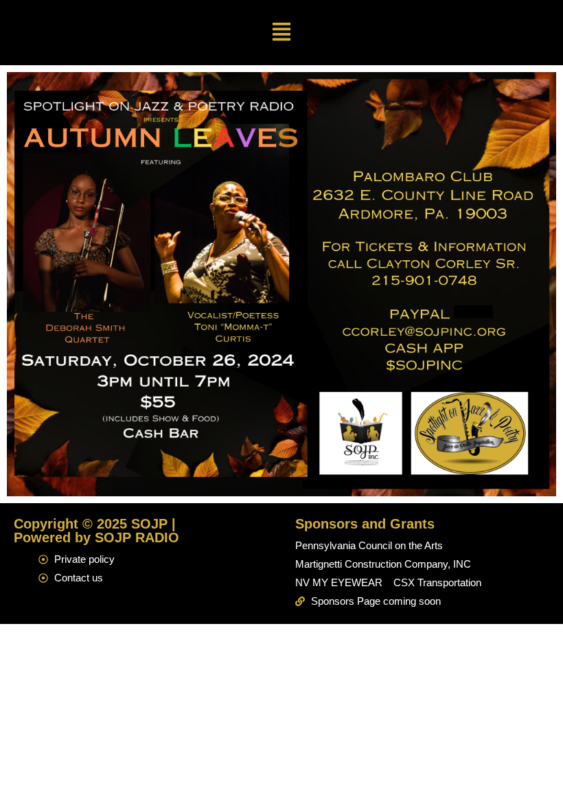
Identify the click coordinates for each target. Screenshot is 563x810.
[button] (281, 32)
